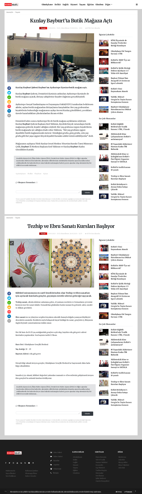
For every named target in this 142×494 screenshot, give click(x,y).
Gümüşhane (47, 4)
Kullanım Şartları (31, 471)
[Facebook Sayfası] (6, 463)
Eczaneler (99, 465)
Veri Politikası (11, 476)
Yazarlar (56, 461)
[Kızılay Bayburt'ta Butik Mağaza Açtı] (50, 58)
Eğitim (90, 4)
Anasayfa (9, 12)
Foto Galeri (57, 452)
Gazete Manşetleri (102, 481)
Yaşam (82, 4)
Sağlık (66, 4)
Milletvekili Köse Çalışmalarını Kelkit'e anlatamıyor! (121, 136)
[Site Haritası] (30, 463)
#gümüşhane (21, 174)
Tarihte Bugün (101, 470)
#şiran (45, 174)
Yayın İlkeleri (10, 473)
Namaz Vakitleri (101, 462)
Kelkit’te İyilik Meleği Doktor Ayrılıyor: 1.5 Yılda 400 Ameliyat (120, 70)
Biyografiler (123, 462)
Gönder (87, 192)
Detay (119, 492)
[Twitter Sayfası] (10, 463)
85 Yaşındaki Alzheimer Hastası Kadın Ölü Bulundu (121, 146)
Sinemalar (99, 473)
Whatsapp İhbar (31, 473)
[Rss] (26, 463)
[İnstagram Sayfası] (14, 463)
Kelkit (58, 4)
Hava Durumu (101, 457)
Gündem (99, 4)
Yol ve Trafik (100, 460)
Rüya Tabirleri (123, 465)
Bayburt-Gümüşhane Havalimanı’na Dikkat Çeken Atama (121, 109)
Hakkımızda (10, 471)
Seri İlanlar (100, 476)
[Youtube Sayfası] (18, 463)
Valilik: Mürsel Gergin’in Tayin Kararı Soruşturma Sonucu (121, 99)
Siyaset (74, 4)
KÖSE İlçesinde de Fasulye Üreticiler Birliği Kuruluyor (119, 43)
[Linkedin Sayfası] (22, 463)
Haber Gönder (30, 476)
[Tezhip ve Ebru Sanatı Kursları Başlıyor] (50, 263)
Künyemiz (57, 469)
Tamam (129, 492)
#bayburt (37, 174)
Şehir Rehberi (101, 478)
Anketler (121, 460)
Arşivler (56, 465)
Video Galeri (57, 456)
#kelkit (30, 174)
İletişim (56, 473)
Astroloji (121, 468)
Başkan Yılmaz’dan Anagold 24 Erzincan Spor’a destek (120, 80)
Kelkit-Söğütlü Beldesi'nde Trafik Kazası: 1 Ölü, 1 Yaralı (120, 126)
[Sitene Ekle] (34, 463)
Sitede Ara (122, 457)
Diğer (108, 4)
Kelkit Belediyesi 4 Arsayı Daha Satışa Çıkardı (119, 187)
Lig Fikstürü (100, 468)
